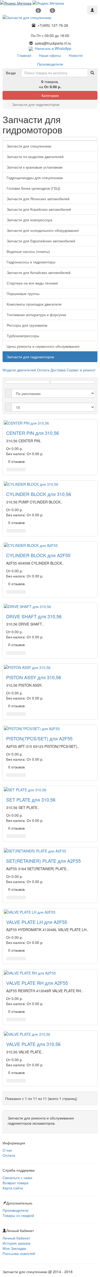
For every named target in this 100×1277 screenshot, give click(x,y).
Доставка (58, 369)
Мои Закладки (14, 1248)
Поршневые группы (23, 293)
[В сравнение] (22, 469)
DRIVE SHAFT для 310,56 (34, 616)
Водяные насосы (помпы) (28, 251)
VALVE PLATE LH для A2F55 (36, 921)
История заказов (16, 1243)
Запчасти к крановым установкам (35, 167)
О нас (7, 1150)
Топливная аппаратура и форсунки (36, 314)
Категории (50, 95)
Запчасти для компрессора (29, 219)
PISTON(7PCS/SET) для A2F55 (39, 738)
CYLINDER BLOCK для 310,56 (38, 494)
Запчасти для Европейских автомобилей (41, 240)
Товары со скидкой (18, 1215)
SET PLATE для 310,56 (30, 799)
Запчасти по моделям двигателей (35, 156)
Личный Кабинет (16, 1238)
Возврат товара (15, 1182)
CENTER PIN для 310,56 (32, 432)
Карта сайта (13, 1187)
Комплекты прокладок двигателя (34, 304)
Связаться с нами (17, 1177)
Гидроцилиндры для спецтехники (35, 177)
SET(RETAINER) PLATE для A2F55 (43, 860)
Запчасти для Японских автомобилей (38, 198)
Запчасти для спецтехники (29, 146)
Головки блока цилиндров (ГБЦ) (33, 188)
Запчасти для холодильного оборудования (43, 230)
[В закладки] (16, 469)
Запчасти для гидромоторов (30, 356)
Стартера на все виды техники (32, 283)
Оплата (43, 369)
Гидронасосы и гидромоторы (31, 261)
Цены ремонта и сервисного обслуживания (43, 346)
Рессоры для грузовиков (27, 325)
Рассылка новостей (19, 1253)
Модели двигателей (19, 369)
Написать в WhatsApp (52, 48)
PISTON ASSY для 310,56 (33, 677)
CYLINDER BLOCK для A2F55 (38, 555)
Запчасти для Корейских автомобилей (39, 209)
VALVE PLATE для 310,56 (33, 1044)
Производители (15, 1210)
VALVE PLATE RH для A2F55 (37, 982)
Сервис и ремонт (81, 369)
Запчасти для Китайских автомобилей (39, 272)
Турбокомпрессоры (23, 335)
